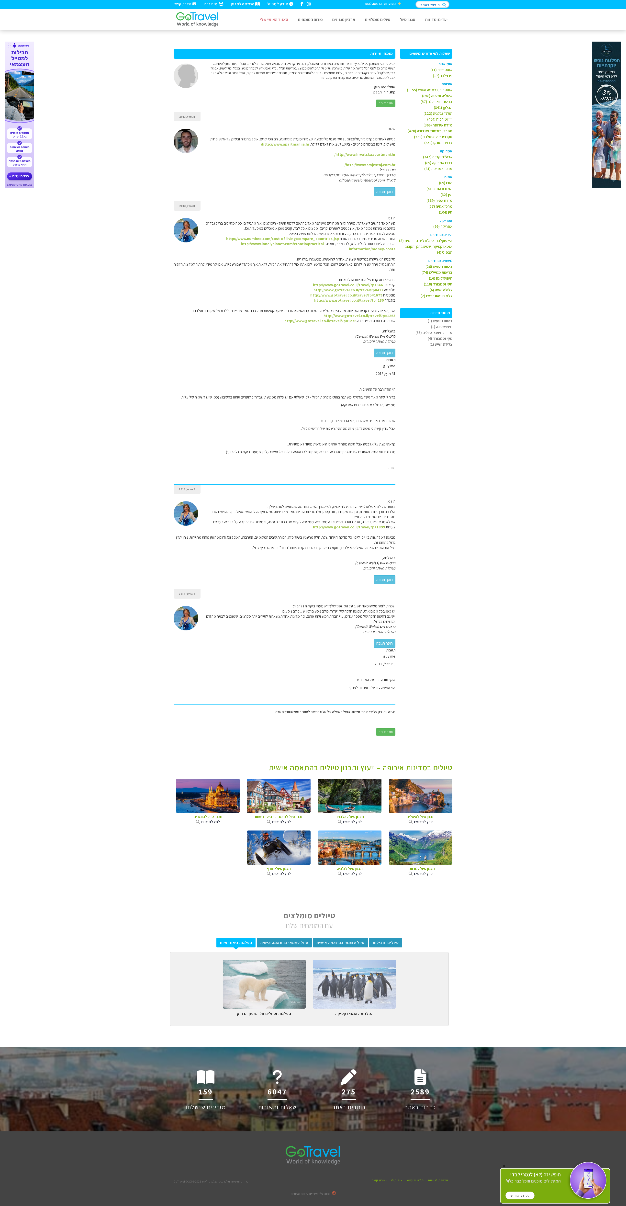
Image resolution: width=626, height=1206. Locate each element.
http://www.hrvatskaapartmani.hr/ (364, 154)
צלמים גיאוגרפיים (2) (436, 295)
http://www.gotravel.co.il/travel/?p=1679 (346, 295)
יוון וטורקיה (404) (439, 119)
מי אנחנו (211, 3)
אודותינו (397, 1180)
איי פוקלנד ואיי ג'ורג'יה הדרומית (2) (425, 240)
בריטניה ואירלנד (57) (436, 101)
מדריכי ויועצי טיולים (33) (433, 332)
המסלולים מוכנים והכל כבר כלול (533, 1178)
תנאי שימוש (415, 1180)
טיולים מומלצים (377, 19)
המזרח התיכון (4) (439, 188)
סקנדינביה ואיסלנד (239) (433, 136)
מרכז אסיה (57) (440, 206)
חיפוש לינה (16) (440, 278)
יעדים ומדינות (436, 19)
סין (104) (445, 212)
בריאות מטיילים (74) (437, 272)
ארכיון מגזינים (343, 19)
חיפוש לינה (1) (441, 326)
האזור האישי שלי (274, 19)
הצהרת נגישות (438, 1180)
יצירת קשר (183, 3)
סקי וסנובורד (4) (440, 338)
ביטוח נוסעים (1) (440, 320)
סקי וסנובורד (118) (438, 284)
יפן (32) (446, 194)
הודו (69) (445, 182)
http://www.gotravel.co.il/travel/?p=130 (349, 300)
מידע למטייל (278, 3)
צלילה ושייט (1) (441, 344)
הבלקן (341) (443, 107)
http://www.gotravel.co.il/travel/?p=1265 (359, 315)
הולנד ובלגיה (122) (438, 113)
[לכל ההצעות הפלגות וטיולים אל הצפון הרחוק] (264, 963)
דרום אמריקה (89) (438, 162)
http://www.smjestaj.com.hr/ (370, 164)
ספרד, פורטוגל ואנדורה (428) (430, 131)
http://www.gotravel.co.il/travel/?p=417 (348, 290)
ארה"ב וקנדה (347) (437, 156)
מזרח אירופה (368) (438, 125)
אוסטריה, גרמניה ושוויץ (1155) (429, 89)
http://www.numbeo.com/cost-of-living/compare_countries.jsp (282, 238)
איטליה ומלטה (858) (437, 95)
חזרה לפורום (386, 103)
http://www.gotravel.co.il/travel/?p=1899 (349, 527)
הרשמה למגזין (243, 3)
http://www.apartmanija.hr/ (285, 144)
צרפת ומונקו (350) (438, 142)
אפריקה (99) (442, 226)
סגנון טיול (407, 19)
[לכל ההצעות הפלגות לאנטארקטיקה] (354, 963)
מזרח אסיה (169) (439, 200)
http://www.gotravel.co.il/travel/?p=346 (348, 284)
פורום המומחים (310, 19)
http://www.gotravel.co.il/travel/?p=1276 (320, 320)
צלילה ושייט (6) (441, 290)
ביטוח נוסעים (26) (438, 266)
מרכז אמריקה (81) (438, 168)
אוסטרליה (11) (441, 69)
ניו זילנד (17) (442, 75)
